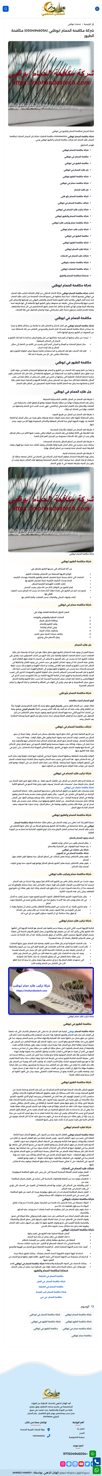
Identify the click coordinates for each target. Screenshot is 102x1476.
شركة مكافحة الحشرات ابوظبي (75, 269)
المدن (81, 1433)
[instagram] (62, 1464)
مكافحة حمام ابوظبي (81, 1335)
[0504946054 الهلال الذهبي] (53, 9)
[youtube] (81, 1464)
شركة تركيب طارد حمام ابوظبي (75, 229)
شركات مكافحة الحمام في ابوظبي (73, 203)
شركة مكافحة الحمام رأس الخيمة (51, 1292)
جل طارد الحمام (81, 190)
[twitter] (87, 1464)
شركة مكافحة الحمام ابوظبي (75, 150)
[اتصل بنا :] (97, 1461)
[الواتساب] (97, 1470)
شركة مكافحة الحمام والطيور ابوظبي (72, 216)
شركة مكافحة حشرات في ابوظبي (79, 787)
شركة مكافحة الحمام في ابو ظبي (44, 1314)
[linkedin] (75, 1464)
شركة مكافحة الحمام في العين (51, 1281)
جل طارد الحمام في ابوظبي (76, 170)
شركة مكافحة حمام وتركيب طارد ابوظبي (70, 223)
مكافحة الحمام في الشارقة (51, 1276)
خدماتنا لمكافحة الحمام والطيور (74, 276)
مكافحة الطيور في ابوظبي (77, 163)
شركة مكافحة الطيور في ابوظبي (46, 1321)
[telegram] (69, 1464)
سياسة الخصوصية (76, 1437)
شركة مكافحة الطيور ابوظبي (76, 176)
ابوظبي (71, 1031)
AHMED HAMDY (22, 1472)
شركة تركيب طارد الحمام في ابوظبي (72, 209)
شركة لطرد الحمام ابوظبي (77, 249)
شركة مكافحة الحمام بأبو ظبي (75, 196)
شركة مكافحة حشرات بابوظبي (75, 262)
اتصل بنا (80, 1429)
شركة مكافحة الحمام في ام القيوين (72, 853)
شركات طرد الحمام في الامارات (74, 256)
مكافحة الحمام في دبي (51, 1297)
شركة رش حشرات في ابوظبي (75, 850)
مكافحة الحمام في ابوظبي (76, 157)
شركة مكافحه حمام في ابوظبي (74, 183)
